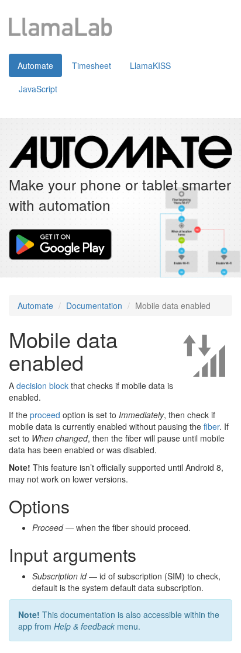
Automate (35, 65)
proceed (45, 415)
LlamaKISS (150, 65)
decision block (42, 385)
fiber (211, 426)
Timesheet (91, 65)
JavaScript (38, 89)
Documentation (94, 305)
